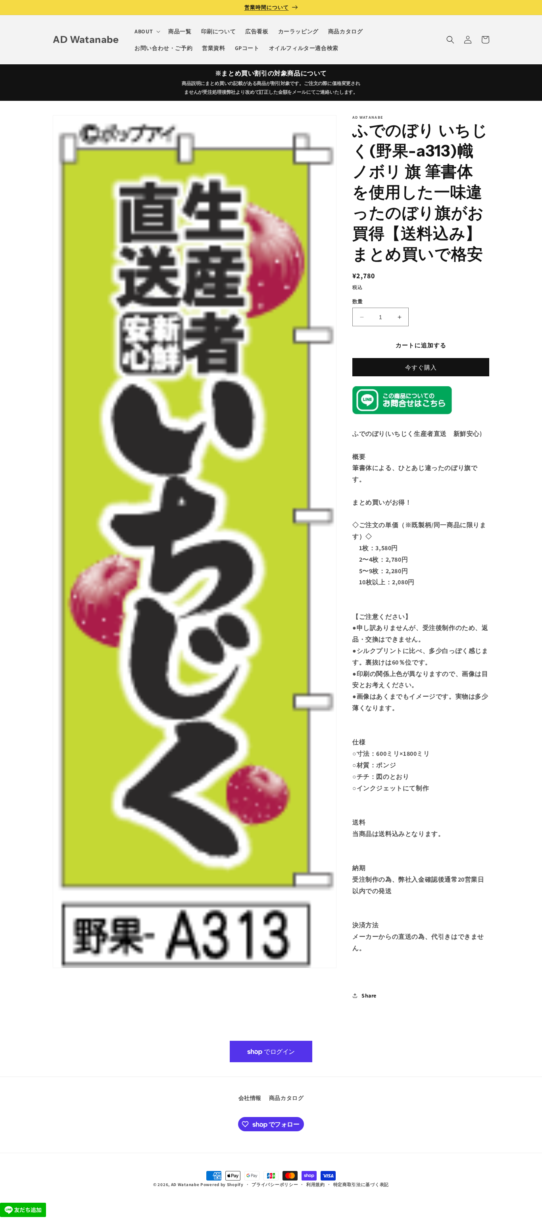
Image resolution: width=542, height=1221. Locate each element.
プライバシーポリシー (275, 1184)
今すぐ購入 (421, 367)
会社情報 (249, 1098)
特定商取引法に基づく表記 (361, 1184)
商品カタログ (286, 1098)
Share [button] (369, 995)
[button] (146, 31)
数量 (357, 301)
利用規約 (315, 1184)
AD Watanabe (185, 1184)
